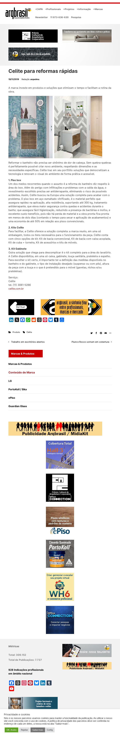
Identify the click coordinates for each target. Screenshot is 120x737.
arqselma (34, 79)
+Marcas (98, 9)
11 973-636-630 (59, 17)
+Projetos (68, 9)
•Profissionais (53, 9)
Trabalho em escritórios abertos (28, 342)
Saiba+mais (37, 730)
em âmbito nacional (20, 673)
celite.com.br (16, 288)
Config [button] (50, 730)
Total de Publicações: (21, 659)
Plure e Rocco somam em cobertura (90, 342)
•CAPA (39, 9)
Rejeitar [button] (24, 730)
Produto (16, 332)
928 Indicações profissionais (26, 669)
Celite (29, 332)
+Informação (84, 9)
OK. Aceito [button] (11, 730)
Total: (12, 654)
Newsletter (41, 17)
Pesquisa (76, 17)
